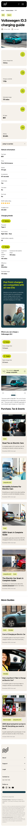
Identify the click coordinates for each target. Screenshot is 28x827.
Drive (2, 161)
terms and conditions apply (7, 817)
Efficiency (3, 263)
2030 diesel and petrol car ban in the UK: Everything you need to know (14, 726)
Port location (4, 231)
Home (2, 10)
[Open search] (18, 4)
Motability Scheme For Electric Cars (11, 487)
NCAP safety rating (6, 201)
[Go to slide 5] (16, 395)
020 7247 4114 (6, 780)
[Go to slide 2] (14, 393)
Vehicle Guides (9, 10)
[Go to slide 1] (12, 393)
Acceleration (4, 174)
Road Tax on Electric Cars (13, 443)
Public (8, 356)
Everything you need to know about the (12, 584)
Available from (4, 207)
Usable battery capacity (7, 238)
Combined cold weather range (4, 253)
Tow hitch (3, 187)
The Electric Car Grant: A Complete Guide (12, 579)
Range (7, 247)
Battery (7, 221)
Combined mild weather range (16, 251)
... (13, 448)
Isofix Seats (4, 181)
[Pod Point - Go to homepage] (5, 3)
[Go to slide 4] (13, 395)
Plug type (3, 225)
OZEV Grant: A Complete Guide (12, 533)
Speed (3, 167)
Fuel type (3, 154)
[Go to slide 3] (15, 393)
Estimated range (5, 271)
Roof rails (3, 194)
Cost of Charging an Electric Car (13, 634)
